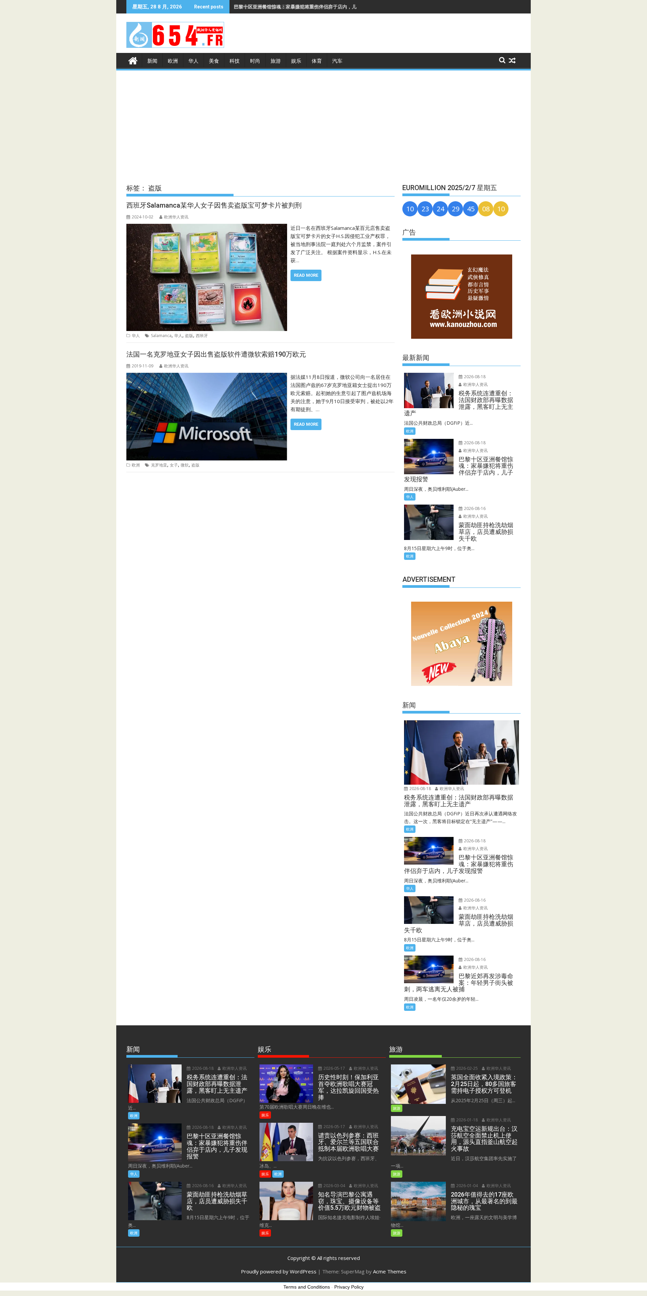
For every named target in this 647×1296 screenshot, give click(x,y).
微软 (185, 465)
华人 (193, 61)
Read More (306, 275)
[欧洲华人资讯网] (133, 59)
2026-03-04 (333, 1185)
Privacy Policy (349, 1287)
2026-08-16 (474, 508)
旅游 (276, 61)
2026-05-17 (333, 1068)
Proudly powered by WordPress (278, 1271)
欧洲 (173, 61)
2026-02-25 (466, 1068)
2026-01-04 (466, 1185)
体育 (317, 61)
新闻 (152, 61)
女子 (174, 465)
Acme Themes (389, 1271)
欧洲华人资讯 (176, 217)
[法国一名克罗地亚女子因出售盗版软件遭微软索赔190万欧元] (206, 376)
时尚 (255, 61)
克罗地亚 (159, 465)
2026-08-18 (474, 377)
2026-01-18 (466, 1120)
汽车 (337, 61)
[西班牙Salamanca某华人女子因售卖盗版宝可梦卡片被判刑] (206, 227)
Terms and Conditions (306, 1287)
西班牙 (202, 335)
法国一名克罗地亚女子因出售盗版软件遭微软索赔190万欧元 (216, 354)
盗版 (189, 335)
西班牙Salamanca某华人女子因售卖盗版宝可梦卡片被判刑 (214, 205)
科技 (234, 61)
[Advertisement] (323, 122)
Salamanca (161, 335)
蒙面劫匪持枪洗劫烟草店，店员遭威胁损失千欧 (283, 6)
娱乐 (296, 61)
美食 (214, 61)
